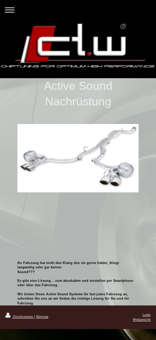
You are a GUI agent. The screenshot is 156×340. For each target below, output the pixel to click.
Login (147, 315)
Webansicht (142, 319)
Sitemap (42, 317)
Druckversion (23, 317)
